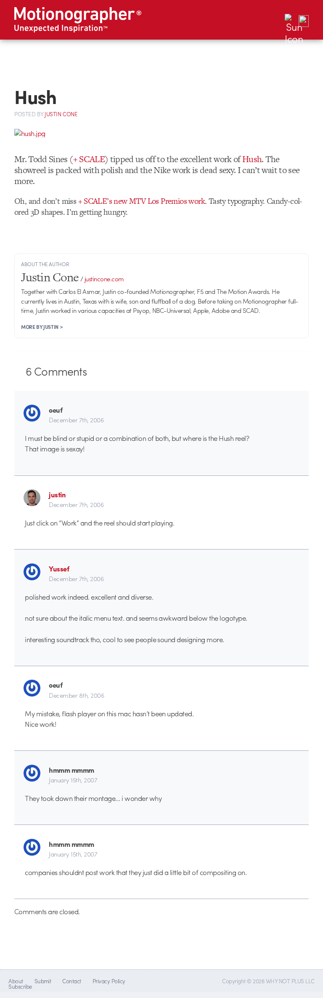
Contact (71, 981)
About (15, 981)
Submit (42, 981)
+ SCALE (89, 159)
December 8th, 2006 (76, 695)
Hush (252, 159)
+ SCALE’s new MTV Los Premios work (141, 201)
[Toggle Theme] (291, 20)
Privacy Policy (109, 981)
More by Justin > (42, 327)
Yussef (59, 568)
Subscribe (20, 986)
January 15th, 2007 (73, 780)
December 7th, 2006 (76, 419)
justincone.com (104, 278)
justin (57, 494)
